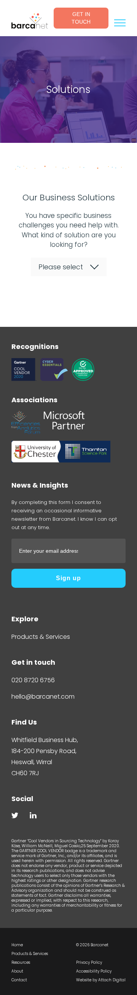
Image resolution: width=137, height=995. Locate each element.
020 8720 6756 (33, 680)
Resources (20, 962)
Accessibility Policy (94, 971)
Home (17, 945)
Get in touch (81, 18)
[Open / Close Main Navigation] (120, 23)
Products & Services (40, 636)
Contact (19, 980)
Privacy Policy (89, 962)
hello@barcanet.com (43, 696)
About (17, 971)
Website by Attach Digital (101, 980)
